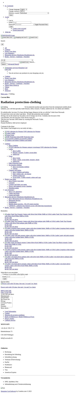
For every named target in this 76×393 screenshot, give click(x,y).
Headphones (13, 202)
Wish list (7, 32)
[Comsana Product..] (6, 303)
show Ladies (17, 151)
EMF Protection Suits (15, 163)
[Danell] (6, 304)
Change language (14, 9)
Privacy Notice (9, 318)
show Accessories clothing (21, 167)
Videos (7, 85)
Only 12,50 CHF (6, 291)
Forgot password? (18, 30)
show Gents (16, 158)
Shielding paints (14, 188)
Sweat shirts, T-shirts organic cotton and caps (27, 177)
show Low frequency (15, 191)
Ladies (11, 149)
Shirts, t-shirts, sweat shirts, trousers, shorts (26, 160)
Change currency (14, 11)
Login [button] (7, 17)
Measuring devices (14, 200)
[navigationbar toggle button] (7, 37)
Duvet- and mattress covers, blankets (20, 186)
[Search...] (24, 62)
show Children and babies (21, 172)
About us (16, 85)
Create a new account (19, 28)
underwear (16, 154)
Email (10, 22)
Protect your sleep (10, 51)
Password (12, 24)
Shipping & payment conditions (15, 315)
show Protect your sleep (16, 181)
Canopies (12, 183)
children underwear (19, 175)
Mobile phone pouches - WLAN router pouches (24, 204)
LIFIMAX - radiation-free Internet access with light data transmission (30, 206)
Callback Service (10, 320)
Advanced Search (13, 64)
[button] (9, 6)
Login (4, 279)
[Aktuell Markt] (6, 298)
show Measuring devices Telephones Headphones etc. (25, 199)
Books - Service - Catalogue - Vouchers (17, 57)
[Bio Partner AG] (6, 299)
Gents (10, 156)
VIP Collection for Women (48, 147)
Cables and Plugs (14, 193)
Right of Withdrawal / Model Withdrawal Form (19, 317)
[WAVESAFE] (8, 35)
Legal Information (10, 311)
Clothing (7, 49)
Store (11, 85)
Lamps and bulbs (14, 195)
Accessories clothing (15, 165)
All (6, 48)
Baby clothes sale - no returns (22, 174)
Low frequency (9, 53)
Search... (32, 62)
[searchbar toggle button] (33, 37)
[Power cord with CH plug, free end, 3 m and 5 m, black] (19, 283)
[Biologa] (6, 301)
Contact (7, 313)
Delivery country (14, 13)
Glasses (15, 168)
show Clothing (13, 145)
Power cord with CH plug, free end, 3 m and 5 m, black (18, 287)
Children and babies (15, 170)
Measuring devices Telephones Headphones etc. (20, 55)
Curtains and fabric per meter (18, 184)
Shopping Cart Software (8, 391)
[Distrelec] (6, 306)
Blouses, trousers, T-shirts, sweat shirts (25, 152)
